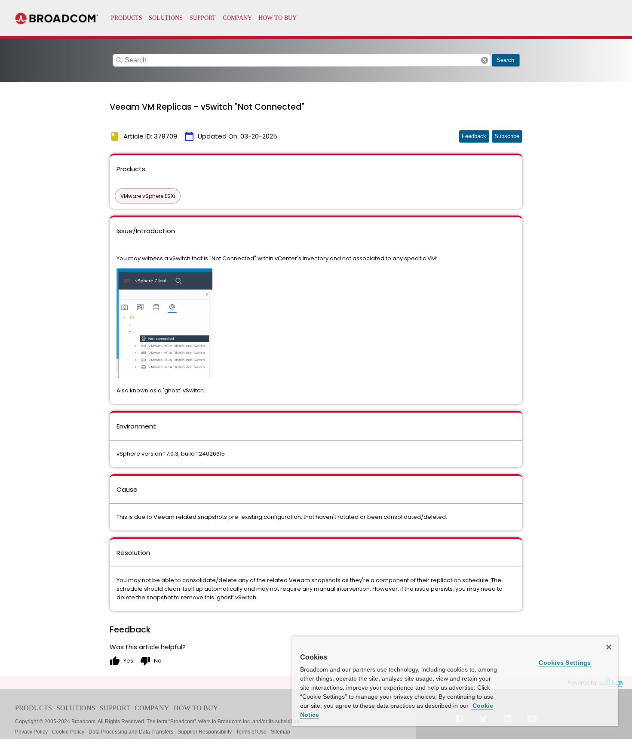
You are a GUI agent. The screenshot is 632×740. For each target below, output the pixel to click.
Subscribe (506, 136)
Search (505, 60)
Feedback (474, 136)
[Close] (608, 647)
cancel (484, 60)
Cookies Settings (565, 662)
